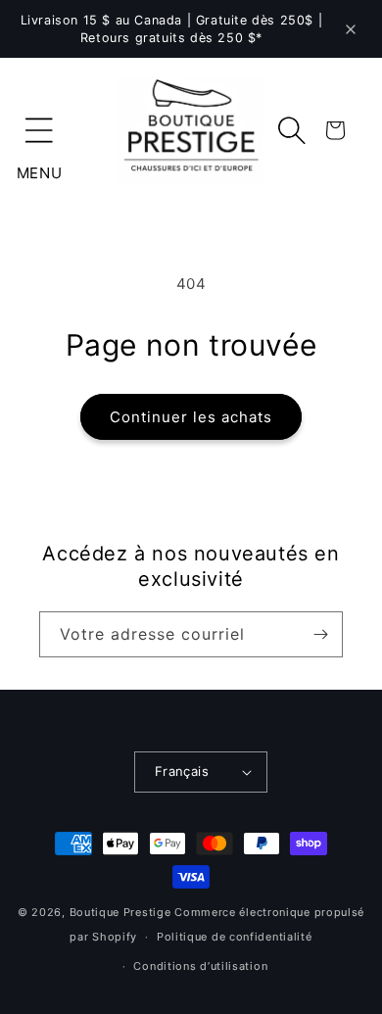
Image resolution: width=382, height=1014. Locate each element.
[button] (39, 130)
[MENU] (39, 130)
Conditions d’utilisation (200, 966)
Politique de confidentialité (234, 936)
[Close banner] (350, 29)
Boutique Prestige (120, 912)
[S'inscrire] (320, 634)
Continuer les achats (191, 417)
